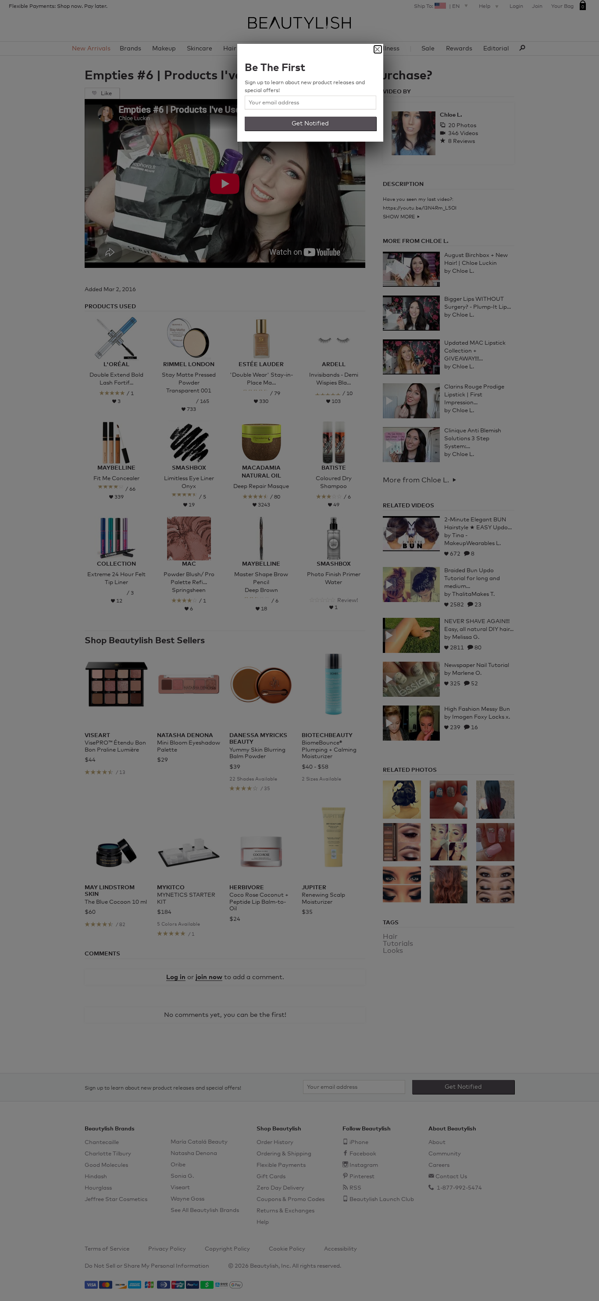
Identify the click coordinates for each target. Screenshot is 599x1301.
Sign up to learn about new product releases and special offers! (305, 86)
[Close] (377, 49)
